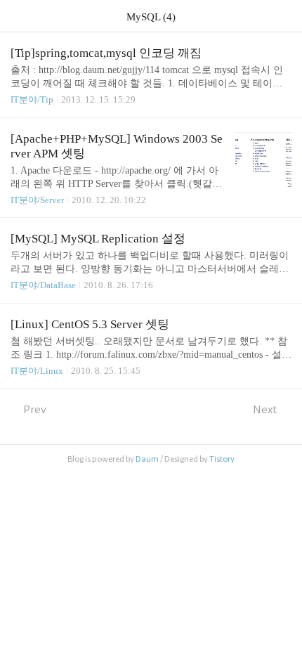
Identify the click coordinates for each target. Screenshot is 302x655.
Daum (147, 459)
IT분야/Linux (37, 370)
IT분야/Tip (32, 99)
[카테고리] (17, 16)
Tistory (222, 459)
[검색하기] (284, 16)
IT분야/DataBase (43, 285)
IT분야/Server (37, 200)
